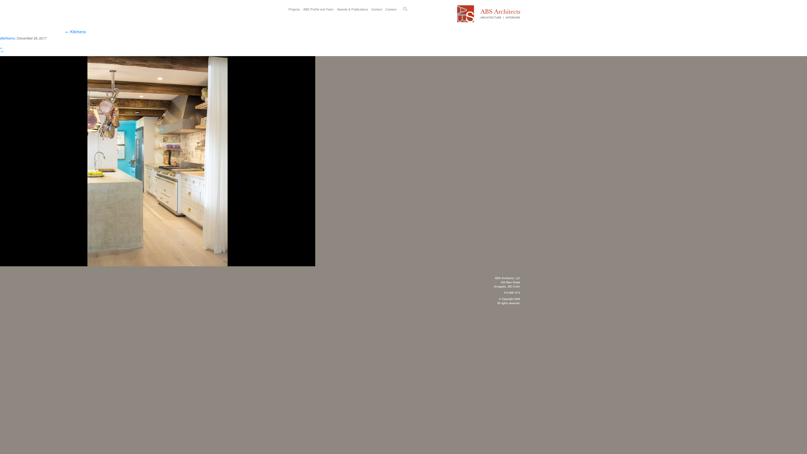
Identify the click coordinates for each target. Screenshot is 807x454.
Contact (376, 9)
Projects (294, 9)
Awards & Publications (352, 9)
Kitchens (75, 31)
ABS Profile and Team (318, 9)
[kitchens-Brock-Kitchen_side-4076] (157, 265)
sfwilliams (7, 38)
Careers (391, 9)
